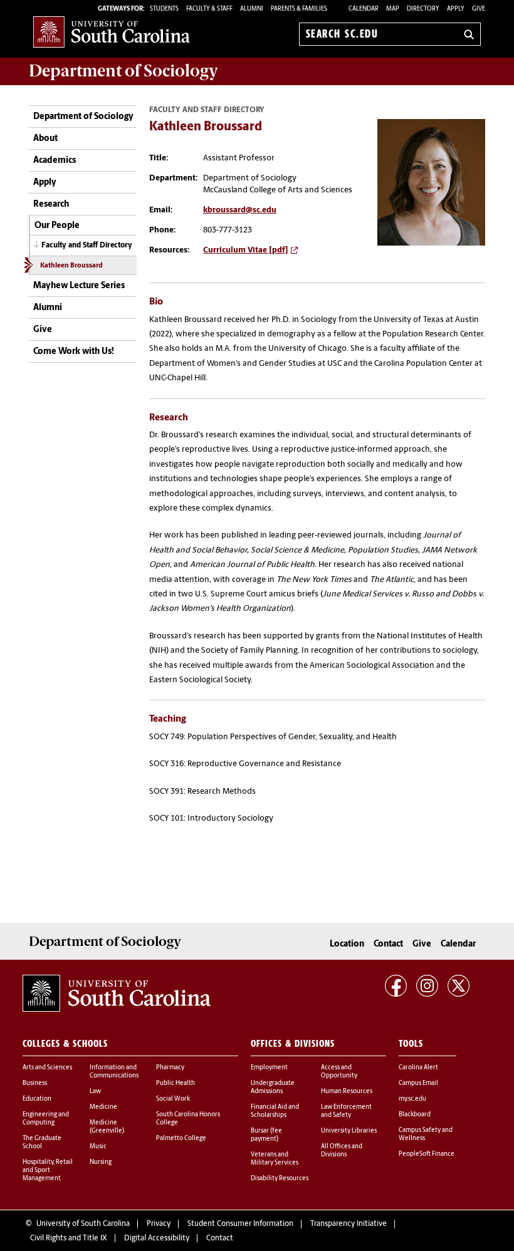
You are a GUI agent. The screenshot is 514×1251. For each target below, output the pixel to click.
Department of (123, 70)
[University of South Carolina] (117, 993)
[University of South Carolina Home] (111, 31)
